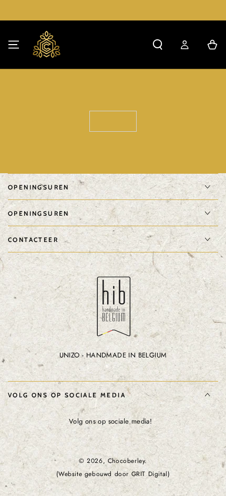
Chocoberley (126, 461)
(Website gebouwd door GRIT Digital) (113, 474)
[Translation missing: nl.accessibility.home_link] (46, 44)
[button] (157, 45)
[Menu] (13, 45)
